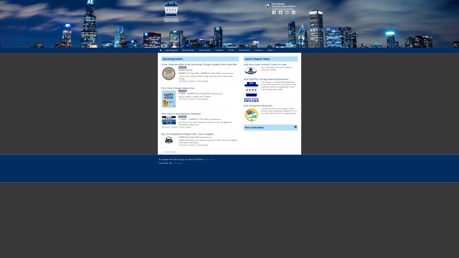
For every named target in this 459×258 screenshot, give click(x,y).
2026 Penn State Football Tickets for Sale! (265, 64)
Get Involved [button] (204, 50)
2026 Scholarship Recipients (258, 105)
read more (191, 81)
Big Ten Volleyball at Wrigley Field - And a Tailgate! (187, 134)
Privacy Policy (209, 159)
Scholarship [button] (244, 50)
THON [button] (231, 50)
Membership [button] (188, 50)
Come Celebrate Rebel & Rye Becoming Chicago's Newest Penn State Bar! (199, 64)
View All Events (170, 152)
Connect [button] (258, 50)
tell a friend (183, 81)
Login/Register (171, 50)
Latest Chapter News (257, 59)
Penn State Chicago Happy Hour (178, 88)
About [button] (270, 50)
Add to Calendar (202, 81)
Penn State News (254, 127)
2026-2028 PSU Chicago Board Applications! (266, 79)
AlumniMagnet (177, 163)
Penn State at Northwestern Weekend (181, 113)
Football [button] (219, 50)
